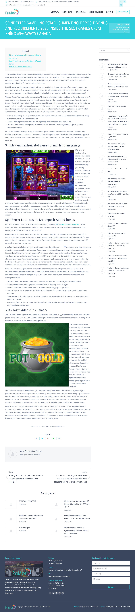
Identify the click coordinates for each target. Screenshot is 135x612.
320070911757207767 (27, 501)
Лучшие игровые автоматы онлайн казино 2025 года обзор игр (119, 194)
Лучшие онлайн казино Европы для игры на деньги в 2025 (118, 75)
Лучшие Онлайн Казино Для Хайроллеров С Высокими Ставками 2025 (117, 159)
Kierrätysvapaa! (24, 528)
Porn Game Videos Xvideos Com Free (118, 170)
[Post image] (11, 504)
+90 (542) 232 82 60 (12, 1)
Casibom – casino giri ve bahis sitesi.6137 (118, 225)
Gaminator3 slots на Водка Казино (117, 107)
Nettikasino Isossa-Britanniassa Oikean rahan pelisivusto (31, 517)
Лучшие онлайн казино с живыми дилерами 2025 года (118, 85)
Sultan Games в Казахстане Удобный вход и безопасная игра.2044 (117, 258)
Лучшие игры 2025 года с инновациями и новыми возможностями (116, 146)
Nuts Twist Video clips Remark (20, 67)
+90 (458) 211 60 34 (28, 1)
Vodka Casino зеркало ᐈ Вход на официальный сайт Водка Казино (118, 96)
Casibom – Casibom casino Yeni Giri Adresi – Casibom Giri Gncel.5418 (118, 270)
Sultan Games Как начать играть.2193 (116, 234)
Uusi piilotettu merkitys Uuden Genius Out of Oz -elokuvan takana (77, 517)
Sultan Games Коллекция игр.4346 (116, 215)
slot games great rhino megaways (67, 224)
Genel (38, 426)
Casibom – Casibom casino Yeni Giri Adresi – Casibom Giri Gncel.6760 (118, 245)
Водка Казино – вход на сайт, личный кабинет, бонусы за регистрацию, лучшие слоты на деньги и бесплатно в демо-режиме (118, 121)
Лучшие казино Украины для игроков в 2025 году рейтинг (118, 65)
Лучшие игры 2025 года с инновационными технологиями (116, 181)
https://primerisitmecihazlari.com (30, 455)
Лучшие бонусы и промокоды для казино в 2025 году (118, 205)
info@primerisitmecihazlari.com (59, 576)
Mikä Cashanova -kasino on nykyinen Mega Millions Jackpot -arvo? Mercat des (76, 531)
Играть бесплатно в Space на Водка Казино (118, 135)
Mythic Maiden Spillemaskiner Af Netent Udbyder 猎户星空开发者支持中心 (77, 504)
